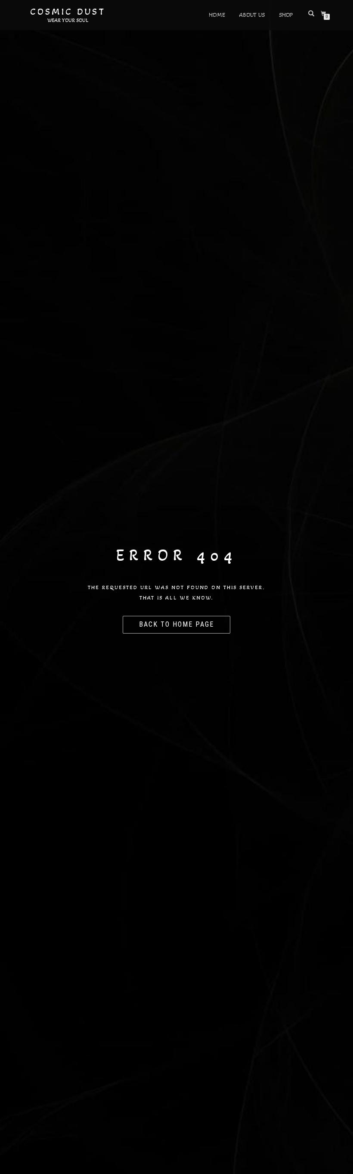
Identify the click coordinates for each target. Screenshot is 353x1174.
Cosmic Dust (67, 11)
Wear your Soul (68, 20)
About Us (252, 15)
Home (217, 15)
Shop (286, 15)
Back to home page (176, 624)
